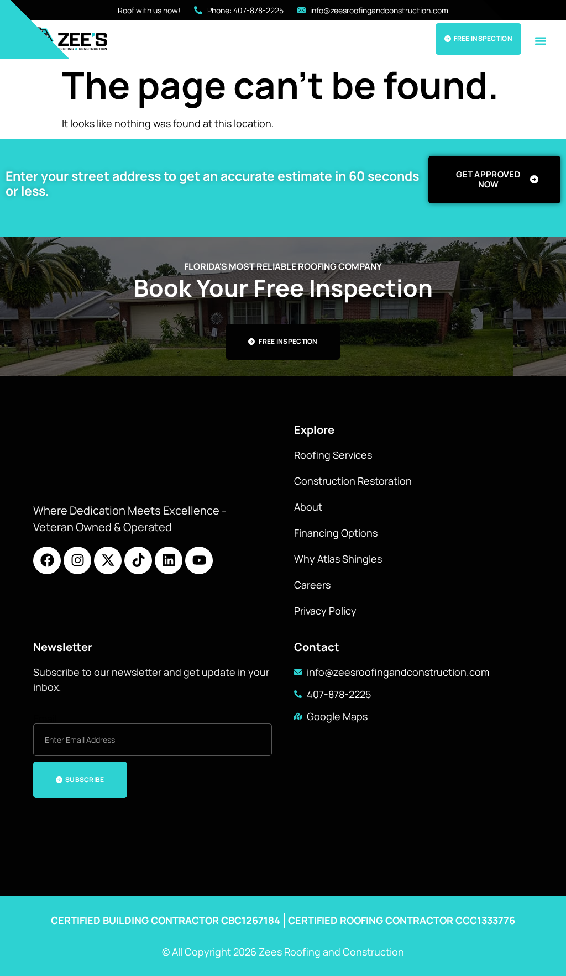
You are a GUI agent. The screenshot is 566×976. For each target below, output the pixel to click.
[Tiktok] (138, 560)
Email (45, 718)
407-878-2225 (339, 694)
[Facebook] (47, 560)
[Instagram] (77, 560)
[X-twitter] (108, 560)
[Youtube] (199, 560)
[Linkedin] (168, 560)
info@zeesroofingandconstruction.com (398, 672)
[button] (540, 41)
